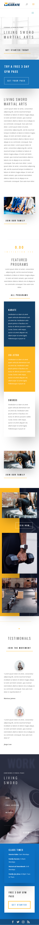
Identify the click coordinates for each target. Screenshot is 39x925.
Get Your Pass (16, 80)
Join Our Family (15, 220)
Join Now (24, 525)
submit (27, 832)
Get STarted (19, 905)
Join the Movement (19, 648)
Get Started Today (17, 50)
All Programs (19, 295)
